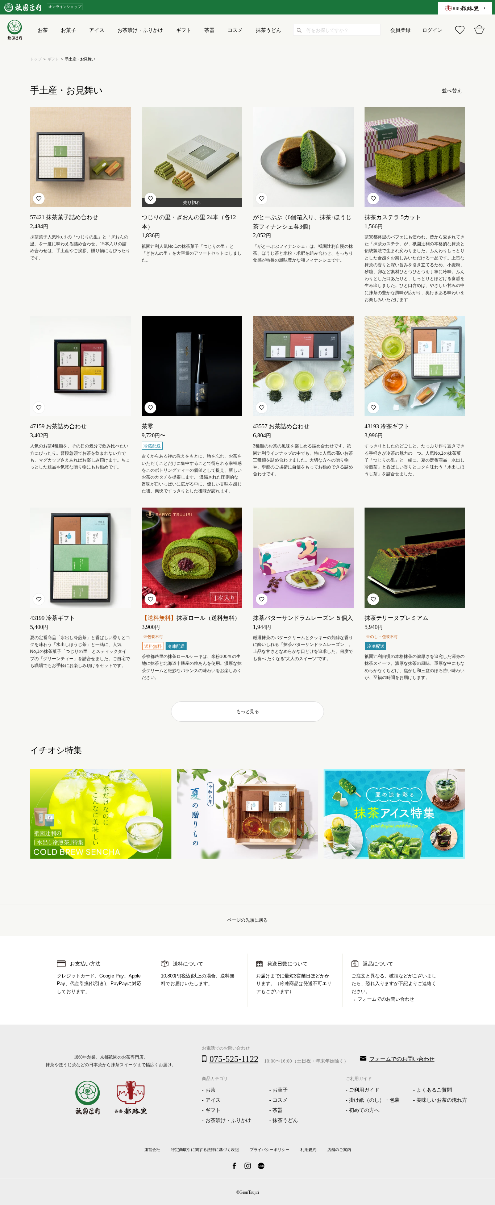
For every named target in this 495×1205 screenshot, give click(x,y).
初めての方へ (364, 1110)
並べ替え (452, 90)
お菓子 (280, 1090)
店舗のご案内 (339, 1149)
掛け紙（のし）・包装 (374, 1100)
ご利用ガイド (364, 1090)
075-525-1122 (233, 1059)
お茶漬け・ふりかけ (228, 1120)
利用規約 (308, 1149)
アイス (213, 1100)
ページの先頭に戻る (247, 920)
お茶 (210, 1090)
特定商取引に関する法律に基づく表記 (205, 1149)
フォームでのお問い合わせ (386, 999)
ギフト (53, 59)
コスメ (280, 1100)
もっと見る (247, 711)
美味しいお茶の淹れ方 (441, 1100)
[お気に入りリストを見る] (460, 30)
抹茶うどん (285, 1120)
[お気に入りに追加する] (39, 198)
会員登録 (400, 30)
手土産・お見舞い (80, 59)
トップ (35, 59)
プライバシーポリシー (270, 1149)
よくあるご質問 (434, 1090)
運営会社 (152, 1149)
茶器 (278, 1110)
